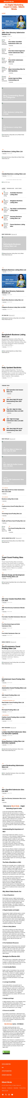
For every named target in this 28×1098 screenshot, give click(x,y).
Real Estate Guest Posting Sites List (13, 702)
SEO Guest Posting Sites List (11, 695)
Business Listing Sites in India (10, 499)
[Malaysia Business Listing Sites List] (14, 260)
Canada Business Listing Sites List (14, 174)
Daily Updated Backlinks (11, 368)
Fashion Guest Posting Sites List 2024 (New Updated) (13, 718)
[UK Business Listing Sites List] (14, 141)
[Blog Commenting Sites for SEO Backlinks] (4, 69)
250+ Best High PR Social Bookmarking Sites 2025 (14, 400)
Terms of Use (5, 1090)
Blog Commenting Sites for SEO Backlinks (16, 70)
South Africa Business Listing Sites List (12, 300)
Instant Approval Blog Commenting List (15, 79)
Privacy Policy (22, 1087)
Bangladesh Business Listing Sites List (13, 336)
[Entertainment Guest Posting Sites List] (14, 669)
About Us (4, 1087)
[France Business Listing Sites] (6, 225)
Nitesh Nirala (9, 1)
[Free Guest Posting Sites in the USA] (4, 528)
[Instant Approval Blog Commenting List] (4, 78)
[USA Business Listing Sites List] (14, 124)
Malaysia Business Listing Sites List (14, 270)
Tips (7, 426)
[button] (2, 1)
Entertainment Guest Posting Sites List (13, 680)
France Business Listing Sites (17, 225)
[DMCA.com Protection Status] (6, 1052)
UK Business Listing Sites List (12, 151)
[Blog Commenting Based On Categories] (14, 94)
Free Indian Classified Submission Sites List (15, 42)
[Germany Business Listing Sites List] (6, 217)
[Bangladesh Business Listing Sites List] (14, 324)
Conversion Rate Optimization (7, 700)
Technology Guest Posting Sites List (12, 513)
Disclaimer (16, 1087)
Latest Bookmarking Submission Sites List (13, 766)
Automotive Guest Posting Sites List (14, 688)
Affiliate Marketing (6, 1071)
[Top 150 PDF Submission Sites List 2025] (14, 478)
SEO (3, 30)
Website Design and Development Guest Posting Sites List (13, 575)
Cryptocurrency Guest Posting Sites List (13, 506)
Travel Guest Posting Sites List (12, 558)
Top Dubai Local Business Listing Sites (18, 209)
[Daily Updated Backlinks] (14, 357)
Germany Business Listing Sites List (16, 217)
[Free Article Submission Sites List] (4, 60)
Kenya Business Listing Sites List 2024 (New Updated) (13, 742)
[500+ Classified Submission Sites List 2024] (14, 779)
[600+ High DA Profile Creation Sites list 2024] (14, 463)
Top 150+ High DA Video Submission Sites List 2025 (15, 410)
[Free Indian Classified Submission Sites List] (4, 42)
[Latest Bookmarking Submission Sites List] (14, 755)
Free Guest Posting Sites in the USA (16, 529)
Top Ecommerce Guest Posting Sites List (11, 647)
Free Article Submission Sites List (15, 61)
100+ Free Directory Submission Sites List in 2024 (14, 799)
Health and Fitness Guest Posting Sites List (13, 521)
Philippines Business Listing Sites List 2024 (13, 307)
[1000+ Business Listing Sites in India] (14, 109)
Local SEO (9, 397)
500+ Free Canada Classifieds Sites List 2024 (13, 599)
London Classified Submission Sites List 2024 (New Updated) (14, 732)
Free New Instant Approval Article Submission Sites (16, 51)
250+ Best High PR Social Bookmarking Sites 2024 (14, 429)
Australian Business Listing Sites (16, 193)
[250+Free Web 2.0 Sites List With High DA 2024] (14, 448)
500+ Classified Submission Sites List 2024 (13, 790)
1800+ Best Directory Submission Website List (13, 33)
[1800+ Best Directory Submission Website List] (14, 22)
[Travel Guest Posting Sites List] (14, 547)
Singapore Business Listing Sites (16, 201)
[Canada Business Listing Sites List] (14, 163)
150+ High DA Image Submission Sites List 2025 (15, 419)
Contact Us (9, 1087)
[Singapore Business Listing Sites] (6, 201)
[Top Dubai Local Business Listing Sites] (6, 209)
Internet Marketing (7, 1075)
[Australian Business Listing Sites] (6, 193)
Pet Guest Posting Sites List (10, 710)
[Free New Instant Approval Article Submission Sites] (4, 51)
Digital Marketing (5, 715)
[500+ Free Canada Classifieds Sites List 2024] (14, 588)
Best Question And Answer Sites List (15, 390)
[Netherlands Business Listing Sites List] (14, 243)
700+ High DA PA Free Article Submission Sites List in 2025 (13, 490)
